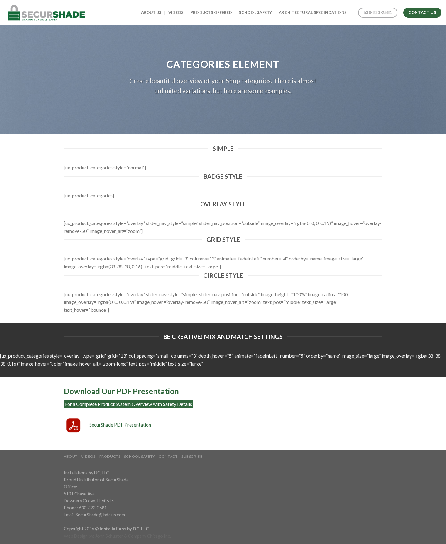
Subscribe (192, 456)
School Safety (255, 12)
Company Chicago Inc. (149, 536)
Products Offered (211, 12)
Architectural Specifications (313, 12)
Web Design (76, 536)
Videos (176, 12)
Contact (168, 456)
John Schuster (109, 536)
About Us (151, 12)
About (70, 456)
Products (109, 456)
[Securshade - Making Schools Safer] (46, 12)
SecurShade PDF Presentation (120, 424)
